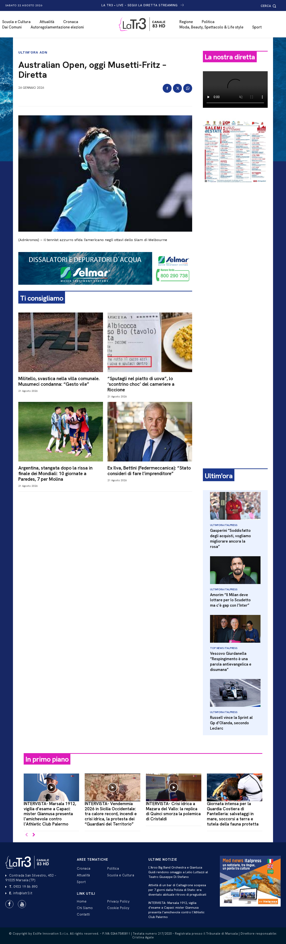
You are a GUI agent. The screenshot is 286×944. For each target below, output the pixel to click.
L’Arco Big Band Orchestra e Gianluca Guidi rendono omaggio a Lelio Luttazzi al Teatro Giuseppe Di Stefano (178, 872)
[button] (269, 6)
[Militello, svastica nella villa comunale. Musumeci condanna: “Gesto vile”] (60, 342)
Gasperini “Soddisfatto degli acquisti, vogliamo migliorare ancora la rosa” (230, 538)
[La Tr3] (145, 24)
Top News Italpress (223, 648)
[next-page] (33, 835)
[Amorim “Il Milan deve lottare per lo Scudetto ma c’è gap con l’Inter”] (235, 570)
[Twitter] (177, 88)
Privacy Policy (118, 901)
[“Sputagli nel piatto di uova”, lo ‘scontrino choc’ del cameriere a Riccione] (149, 342)
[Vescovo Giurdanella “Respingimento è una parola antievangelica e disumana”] (235, 629)
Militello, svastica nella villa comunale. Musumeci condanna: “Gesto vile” (59, 381)
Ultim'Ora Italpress (223, 525)
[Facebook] (167, 88)
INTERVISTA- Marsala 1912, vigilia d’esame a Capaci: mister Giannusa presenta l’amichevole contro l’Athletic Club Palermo (50, 814)
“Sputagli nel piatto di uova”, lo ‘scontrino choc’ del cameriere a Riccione (141, 384)
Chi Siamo (85, 908)
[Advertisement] (235, 257)
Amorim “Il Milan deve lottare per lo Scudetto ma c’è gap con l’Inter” (230, 600)
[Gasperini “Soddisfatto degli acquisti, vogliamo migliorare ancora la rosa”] (235, 506)
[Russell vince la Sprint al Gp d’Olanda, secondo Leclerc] (235, 693)
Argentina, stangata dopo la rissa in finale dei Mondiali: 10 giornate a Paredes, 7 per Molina (55, 473)
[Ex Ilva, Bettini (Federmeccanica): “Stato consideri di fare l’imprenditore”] (149, 431)
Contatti (83, 914)
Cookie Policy (118, 908)
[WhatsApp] (187, 88)
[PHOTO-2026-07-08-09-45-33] (235, 187)
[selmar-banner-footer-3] (105, 288)
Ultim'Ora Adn (32, 52)
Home (81, 901)
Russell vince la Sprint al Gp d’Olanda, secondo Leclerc (231, 723)
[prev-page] (26, 835)
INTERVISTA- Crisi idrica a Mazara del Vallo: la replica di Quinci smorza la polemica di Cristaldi (173, 811)
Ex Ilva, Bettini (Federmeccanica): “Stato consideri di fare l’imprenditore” (149, 470)
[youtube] (22, 904)
